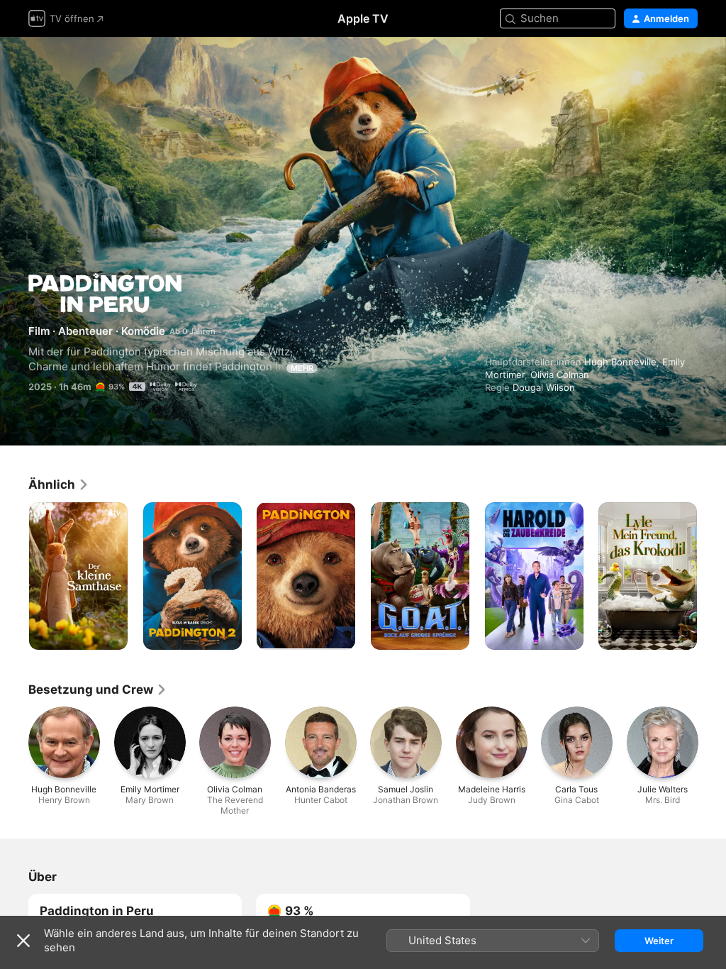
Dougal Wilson (544, 387)
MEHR (302, 368)
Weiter (659, 940)
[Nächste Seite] (712, 576)
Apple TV (363, 18)
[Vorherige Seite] (14, 576)
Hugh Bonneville (620, 361)
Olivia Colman (559, 374)
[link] (58, 484)
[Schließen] (23, 940)
